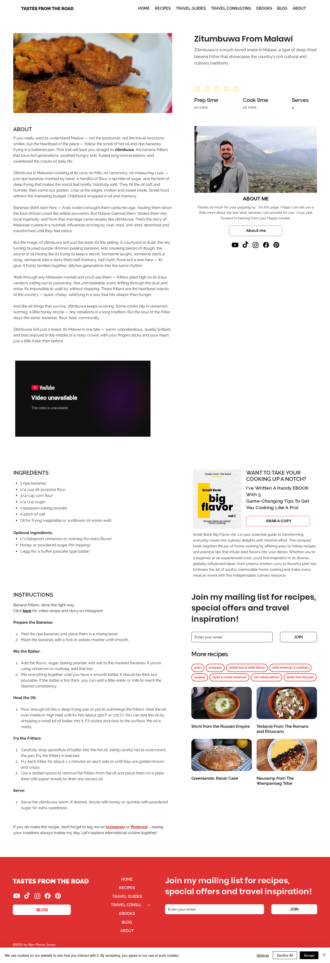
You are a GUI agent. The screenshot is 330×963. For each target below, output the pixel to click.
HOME (127, 879)
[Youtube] (235, 245)
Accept (309, 955)
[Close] (324, 955)
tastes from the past (300, 677)
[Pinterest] (276, 245)
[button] (231, 8)
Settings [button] (263, 955)
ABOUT (127, 930)
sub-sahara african (266, 677)
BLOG (127, 922)
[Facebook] (266, 245)
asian (197, 667)
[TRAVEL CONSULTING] (149, 905)
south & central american (229, 677)
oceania (199, 677)
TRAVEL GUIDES (127, 896)
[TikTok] (245, 245)
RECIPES (127, 887)
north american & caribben (290, 667)
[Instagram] (255, 245)
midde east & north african (247, 667)
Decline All (285, 955)
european (215, 667)
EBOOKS (127, 913)
